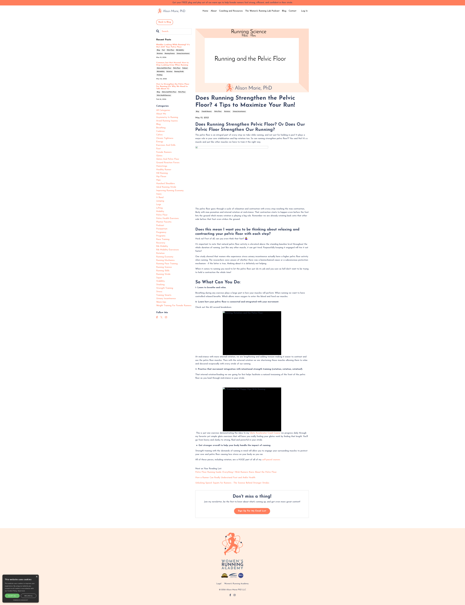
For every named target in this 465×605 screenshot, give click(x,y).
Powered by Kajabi (232, 599)
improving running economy (170, 191)
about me (161, 114)
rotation (227, 111)
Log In (304, 11)
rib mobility (180, 50)
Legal (218, 584)
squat (159, 278)
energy (159, 142)
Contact (292, 11)
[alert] (20, 589)
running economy (164, 257)
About (214, 11)
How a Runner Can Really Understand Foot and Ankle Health (225, 478)
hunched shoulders (165, 184)
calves (159, 135)
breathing (161, 128)
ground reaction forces (167, 163)
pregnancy (161, 232)
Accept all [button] (12, 596)
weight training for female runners (173, 306)
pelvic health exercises (164, 95)
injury (159, 194)
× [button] (37, 577)
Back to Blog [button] (164, 22)
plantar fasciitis (163, 222)
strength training (164, 288)
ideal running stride (166, 187)
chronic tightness (164, 138)
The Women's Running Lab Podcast (262, 11)
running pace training (167, 264)
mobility (160, 211)
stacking (159, 75)
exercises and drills (165, 145)
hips (158, 180)
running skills (162, 271)
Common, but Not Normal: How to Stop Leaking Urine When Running (172, 64)
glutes (159, 156)
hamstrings (161, 166)
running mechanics (165, 260)
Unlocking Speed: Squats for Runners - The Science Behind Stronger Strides (232, 483)
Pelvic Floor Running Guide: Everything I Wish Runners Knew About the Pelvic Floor (236, 472)
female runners (207, 111)
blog (197, 111)
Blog (284, 11)
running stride (179, 71)
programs (160, 236)
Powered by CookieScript (20, 600)
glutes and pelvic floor (164, 68)
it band (159, 197)
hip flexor (161, 177)
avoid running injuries (167, 121)
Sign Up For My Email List (252, 511)
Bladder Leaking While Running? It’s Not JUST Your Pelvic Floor (173, 46)
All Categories (163, 110)
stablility (160, 281)
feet (163, 50)
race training (162, 239)
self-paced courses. (271, 460)
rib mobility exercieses (167, 250)
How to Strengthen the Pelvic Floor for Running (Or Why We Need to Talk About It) (172, 86)
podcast (185, 68)
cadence (160, 131)
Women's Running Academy (236, 584)
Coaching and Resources (231, 11)
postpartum (161, 229)
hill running (162, 173)
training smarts (163, 295)
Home (205, 11)
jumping (160, 201)
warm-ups (161, 302)
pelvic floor (217, 111)
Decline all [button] (28, 596)
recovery (160, 243)
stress (159, 292)
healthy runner (163, 170)
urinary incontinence (239, 111)
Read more (21, 591)
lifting (159, 208)
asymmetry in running (167, 117)
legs (158, 204)
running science (170, 53)
